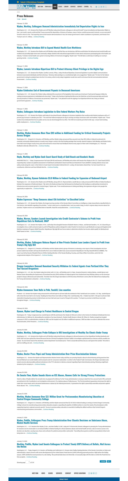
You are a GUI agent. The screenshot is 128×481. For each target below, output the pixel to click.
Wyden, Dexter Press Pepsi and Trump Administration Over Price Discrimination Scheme (57, 353)
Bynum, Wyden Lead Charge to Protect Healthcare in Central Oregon (48, 311)
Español (86, 6)
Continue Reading (39, 37)
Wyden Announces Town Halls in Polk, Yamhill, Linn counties (44, 289)
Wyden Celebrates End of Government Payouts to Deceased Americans (48, 90)
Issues (60, 6)
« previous (103, 461)
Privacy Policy (64, 479)
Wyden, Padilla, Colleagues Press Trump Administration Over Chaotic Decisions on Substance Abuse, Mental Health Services (62, 421)
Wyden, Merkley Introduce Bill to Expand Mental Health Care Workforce (49, 47)
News (54, 6)
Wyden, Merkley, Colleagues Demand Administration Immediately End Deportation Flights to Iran (60, 26)
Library (66, 6)
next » (109, 461)
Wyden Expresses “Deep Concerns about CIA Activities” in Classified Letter (50, 199)
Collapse (24, 19)
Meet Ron (40, 6)
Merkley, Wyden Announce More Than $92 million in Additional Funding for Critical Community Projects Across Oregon (63, 134)
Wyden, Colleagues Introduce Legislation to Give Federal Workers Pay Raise (51, 111)
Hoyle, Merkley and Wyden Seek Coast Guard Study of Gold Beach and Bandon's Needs (55, 156)
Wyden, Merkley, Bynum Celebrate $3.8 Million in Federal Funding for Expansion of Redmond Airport (62, 178)
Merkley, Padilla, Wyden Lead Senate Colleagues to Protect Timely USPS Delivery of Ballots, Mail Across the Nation (64, 445)
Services (72, 6)
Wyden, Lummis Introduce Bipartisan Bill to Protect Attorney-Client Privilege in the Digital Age (60, 69)
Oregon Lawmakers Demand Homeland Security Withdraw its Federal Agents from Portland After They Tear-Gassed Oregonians (63, 267)
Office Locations (80, 473)
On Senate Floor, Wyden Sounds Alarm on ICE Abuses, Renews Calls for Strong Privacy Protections (61, 375)
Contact (79, 6)
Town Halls (48, 6)
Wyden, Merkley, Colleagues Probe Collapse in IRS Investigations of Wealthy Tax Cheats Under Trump (62, 332)
